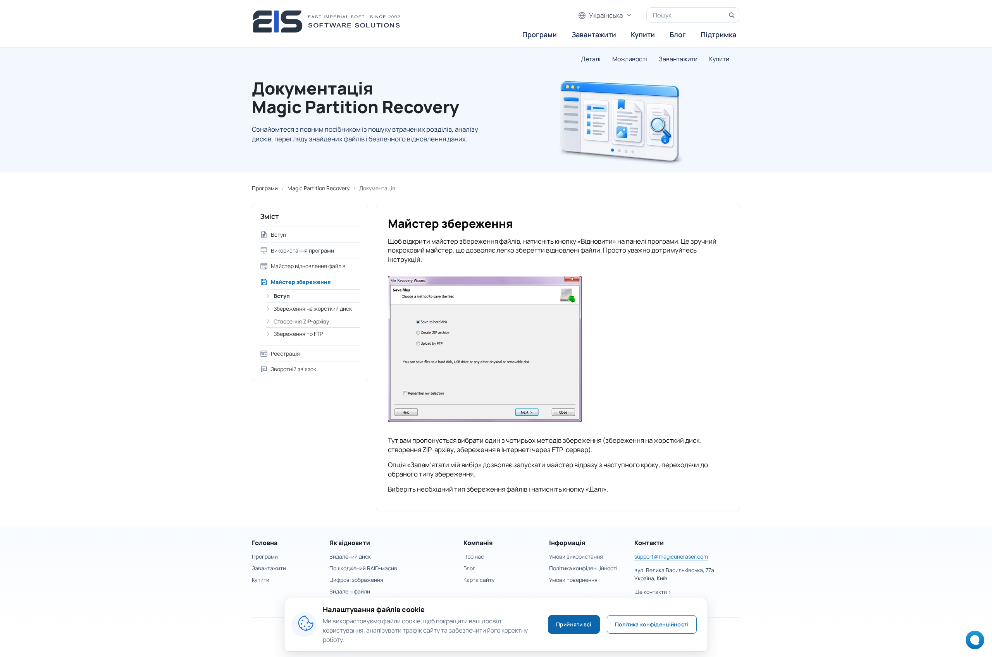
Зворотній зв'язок (293, 369)
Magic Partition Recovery (319, 188)
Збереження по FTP (298, 333)
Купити (643, 34)
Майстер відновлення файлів (308, 266)
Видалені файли (349, 591)
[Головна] (329, 21)
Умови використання (576, 556)
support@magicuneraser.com (671, 556)
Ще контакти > (653, 591)
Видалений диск (350, 556)
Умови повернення (573, 579)
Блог (678, 34)
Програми (539, 34)
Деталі (591, 59)
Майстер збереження (301, 282)
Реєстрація (285, 353)
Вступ (278, 234)
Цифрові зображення (356, 579)
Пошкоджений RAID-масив (363, 568)
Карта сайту (478, 579)
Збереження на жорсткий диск (313, 308)
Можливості (629, 59)
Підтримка (718, 34)
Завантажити (594, 34)
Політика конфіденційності (583, 568)
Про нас (473, 556)
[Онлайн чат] (973, 642)
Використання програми (302, 250)
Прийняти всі (574, 624)
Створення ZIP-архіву (301, 321)
